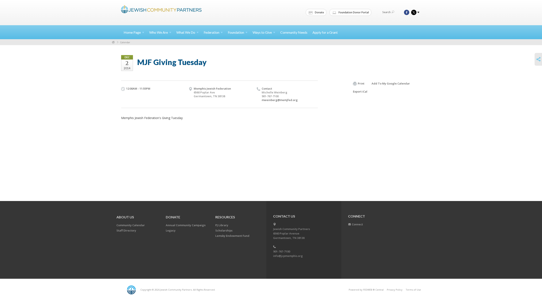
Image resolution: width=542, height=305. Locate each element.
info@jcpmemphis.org (288, 256)
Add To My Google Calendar (391, 83)
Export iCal (360, 91)
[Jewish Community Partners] (161, 12)
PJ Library (221, 225)
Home (132, 32)
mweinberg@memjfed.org (280, 100)
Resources (225, 217)
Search (386, 12)
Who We (158, 32)
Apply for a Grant (325, 32)
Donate (319, 12)
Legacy (171, 230)
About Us (125, 217)
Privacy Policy (394, 289)
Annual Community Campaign (186, 225)
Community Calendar (130, 225)
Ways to (262, 32)
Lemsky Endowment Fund (232, 236)
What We (185, 32)
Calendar (125, 42)
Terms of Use (413, 289)
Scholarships (223, 230)
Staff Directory (126, 230)
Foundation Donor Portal (353, 12)
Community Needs (293, 32)
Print (361, 83)
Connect (357, 224)
